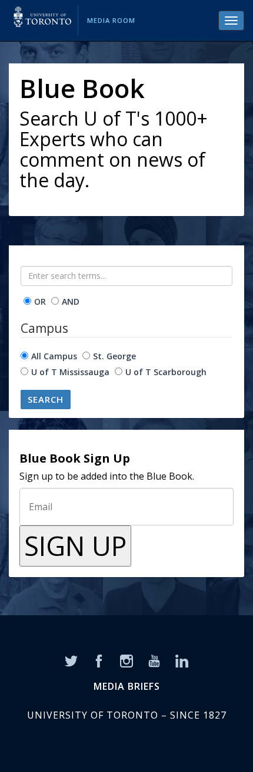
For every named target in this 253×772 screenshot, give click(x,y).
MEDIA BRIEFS (127, 686)
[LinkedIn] (182, 660)
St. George (114, 356)
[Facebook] (99, 660)
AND (70, 301)
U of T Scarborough (166, 371)
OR (40, 301)
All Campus (54, 356)
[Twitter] (71, 660)
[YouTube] (154, 660)
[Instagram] (126, 660)
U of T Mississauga (70, 371)
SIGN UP (75, 546)
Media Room (111, 20)
